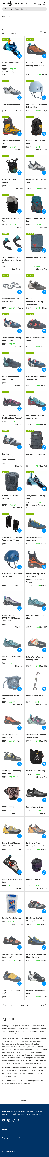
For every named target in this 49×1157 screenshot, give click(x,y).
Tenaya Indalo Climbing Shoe (35, 497)
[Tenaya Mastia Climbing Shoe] (12, 48)
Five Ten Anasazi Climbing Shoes (36, 339)
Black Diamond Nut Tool (35, 695)
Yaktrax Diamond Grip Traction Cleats (10, 300)
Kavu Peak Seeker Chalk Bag (11, 696)
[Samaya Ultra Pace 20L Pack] (12, 204)
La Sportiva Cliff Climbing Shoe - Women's (36, 955)
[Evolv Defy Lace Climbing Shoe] (36, 165)
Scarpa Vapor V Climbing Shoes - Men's (11, 771)
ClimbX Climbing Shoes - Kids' (11, 991)
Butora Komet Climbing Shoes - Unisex (11, 844)
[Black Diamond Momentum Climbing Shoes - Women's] (12, 440)
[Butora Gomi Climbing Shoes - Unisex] (12, 362)
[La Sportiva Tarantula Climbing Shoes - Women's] (12, 401)
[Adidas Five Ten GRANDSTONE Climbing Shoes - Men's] (12, 601)
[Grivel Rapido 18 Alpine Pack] (36, 126)
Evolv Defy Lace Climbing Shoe (36, 180)
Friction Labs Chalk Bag (35, 771)
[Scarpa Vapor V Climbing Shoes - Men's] (12, 756)
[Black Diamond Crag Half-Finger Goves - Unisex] (12, 523)
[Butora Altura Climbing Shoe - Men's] (12, 720)
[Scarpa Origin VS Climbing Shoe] (12, 865)
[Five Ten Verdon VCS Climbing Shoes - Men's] (36, 903)
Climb (9, 16)
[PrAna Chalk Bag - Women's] (12, 165)
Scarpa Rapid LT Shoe (34, 807)
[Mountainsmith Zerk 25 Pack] (36, 204)
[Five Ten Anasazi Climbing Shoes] (36, 323)
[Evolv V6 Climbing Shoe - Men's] (36, 976)
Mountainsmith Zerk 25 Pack (35, 219)
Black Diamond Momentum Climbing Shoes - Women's (10, 457)
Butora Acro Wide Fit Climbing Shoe (34, 658)
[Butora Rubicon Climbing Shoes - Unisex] (36, 401)
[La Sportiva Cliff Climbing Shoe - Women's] (36, 940)
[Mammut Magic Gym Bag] (36, 243)
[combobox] (24, 9)
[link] (9, 1005)
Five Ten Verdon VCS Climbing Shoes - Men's (35, 919)
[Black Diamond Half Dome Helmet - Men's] (36, 90)
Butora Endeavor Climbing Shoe (36, 616)
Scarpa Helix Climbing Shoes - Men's (35, 538)
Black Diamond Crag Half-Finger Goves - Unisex (12, 538)
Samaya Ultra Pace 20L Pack (11, 219)
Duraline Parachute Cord (11, 918)
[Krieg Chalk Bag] (12, 792)
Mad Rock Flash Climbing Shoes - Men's (12, 955)
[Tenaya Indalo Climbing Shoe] (36, 481)
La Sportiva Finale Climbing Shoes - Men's (35, 844)
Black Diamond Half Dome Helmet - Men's (36, 105)
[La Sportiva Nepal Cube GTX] (12, 126)
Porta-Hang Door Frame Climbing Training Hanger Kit (12, 260)
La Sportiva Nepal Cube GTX (11, 141)
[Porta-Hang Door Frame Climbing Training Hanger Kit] (12, 243)
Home (4, 16)
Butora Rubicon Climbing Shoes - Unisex (36, 416)
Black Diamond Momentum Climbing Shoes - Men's (34, 301)
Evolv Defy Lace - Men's (11, 104)
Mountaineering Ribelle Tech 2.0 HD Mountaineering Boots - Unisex (35, 577)
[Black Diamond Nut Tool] (36, 681)
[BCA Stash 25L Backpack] (36, 440)
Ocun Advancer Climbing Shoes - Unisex (11, 338)
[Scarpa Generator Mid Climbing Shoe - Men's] (36, 48)
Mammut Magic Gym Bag (36, 257)
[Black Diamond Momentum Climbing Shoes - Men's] (36, 284)
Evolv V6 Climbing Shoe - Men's (36, 991)
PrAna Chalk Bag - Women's (9, 180)
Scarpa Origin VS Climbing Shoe (12, 880)
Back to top (24, 1100)
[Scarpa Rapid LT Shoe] (36, 792)
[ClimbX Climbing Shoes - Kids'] (12, 976)
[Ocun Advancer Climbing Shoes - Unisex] (12, 323)
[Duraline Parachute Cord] (12, 903)
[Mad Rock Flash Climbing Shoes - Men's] (12, 940)
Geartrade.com (11, 1151)
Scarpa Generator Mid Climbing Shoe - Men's (35, 64)
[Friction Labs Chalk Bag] (36, 756)
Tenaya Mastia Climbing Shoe (11, 64)
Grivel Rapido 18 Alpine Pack (35, 141)
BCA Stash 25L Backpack (35, 454)
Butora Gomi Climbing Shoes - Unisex (10, 377)
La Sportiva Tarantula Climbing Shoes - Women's (12, 416)
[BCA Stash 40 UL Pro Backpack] (12, 481)
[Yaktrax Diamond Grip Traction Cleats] (12, 284)
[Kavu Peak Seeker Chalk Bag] (12, 681)
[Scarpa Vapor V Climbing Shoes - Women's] (36, 720)
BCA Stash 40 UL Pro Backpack (10, 496)
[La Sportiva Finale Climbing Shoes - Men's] (36, 828)
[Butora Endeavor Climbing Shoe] (36, 601)
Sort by (4, 30)
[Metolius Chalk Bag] (36, 865)
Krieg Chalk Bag (8, 807)
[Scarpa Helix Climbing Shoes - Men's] (36, 523)
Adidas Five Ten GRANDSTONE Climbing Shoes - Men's (11, 618)
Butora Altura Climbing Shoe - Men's (11, 735)
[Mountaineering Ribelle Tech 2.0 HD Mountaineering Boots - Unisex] (36, 559)
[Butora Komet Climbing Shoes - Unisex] (12, 828)
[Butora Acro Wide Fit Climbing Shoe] (36, 642)
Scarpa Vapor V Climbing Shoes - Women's (36, 735)
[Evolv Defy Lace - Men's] (12, 90)
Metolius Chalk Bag (34, 879)
